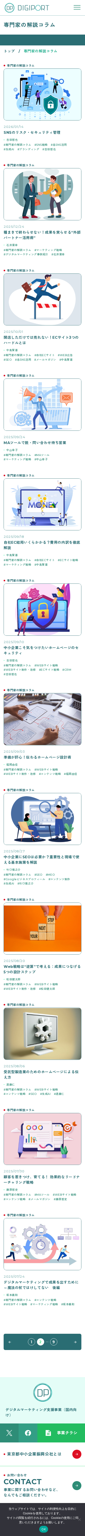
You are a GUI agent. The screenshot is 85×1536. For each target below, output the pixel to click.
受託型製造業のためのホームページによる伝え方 (41, 1075)
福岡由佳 (12, 764)
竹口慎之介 (13, 869)
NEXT (74, 1341)
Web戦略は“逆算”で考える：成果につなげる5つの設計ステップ (42, 969)
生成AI (10, 149)
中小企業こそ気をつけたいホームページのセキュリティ (41, 650)
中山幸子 (12, 450)
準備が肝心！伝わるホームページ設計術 (37, 757)
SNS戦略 (42, 144)
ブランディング (29, 149)
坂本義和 (12, 1295)
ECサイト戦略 (69, 560)
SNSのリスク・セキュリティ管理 (32, 132)
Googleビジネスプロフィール (25, 879)
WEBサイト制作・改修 (21, 669)
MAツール (43, 455)
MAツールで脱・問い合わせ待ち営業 (35, 443)
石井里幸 (12, 245)
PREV (11, 1341)
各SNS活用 (60, 144)
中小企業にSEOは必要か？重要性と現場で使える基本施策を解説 (42, 860)
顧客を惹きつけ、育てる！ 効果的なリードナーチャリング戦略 (42, 1180)
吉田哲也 (12, 139)
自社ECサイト (45, 355)
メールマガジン (46, 359)
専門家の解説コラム (18, 144)
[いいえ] (79, 1519)
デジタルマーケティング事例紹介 (27, 254)
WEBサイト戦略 (47, 665)
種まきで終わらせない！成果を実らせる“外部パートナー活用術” (42, 235)
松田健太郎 (13, 979)
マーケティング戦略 (49, 250)
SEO (9, 359)
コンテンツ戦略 (51, 774)
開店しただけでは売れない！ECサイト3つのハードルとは (41, 340)
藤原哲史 (12, 1189)
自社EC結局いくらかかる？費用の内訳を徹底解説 (42, 545)
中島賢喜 (12, 350)
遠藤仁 (10, 1084)
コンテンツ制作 (60, 879)
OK (43, 1529)
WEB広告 (66, 355)
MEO (51, 874)
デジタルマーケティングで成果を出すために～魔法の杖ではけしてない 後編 (41, 1285)
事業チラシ (67, 1432)
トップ (9, 51)
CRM (67, 669)
